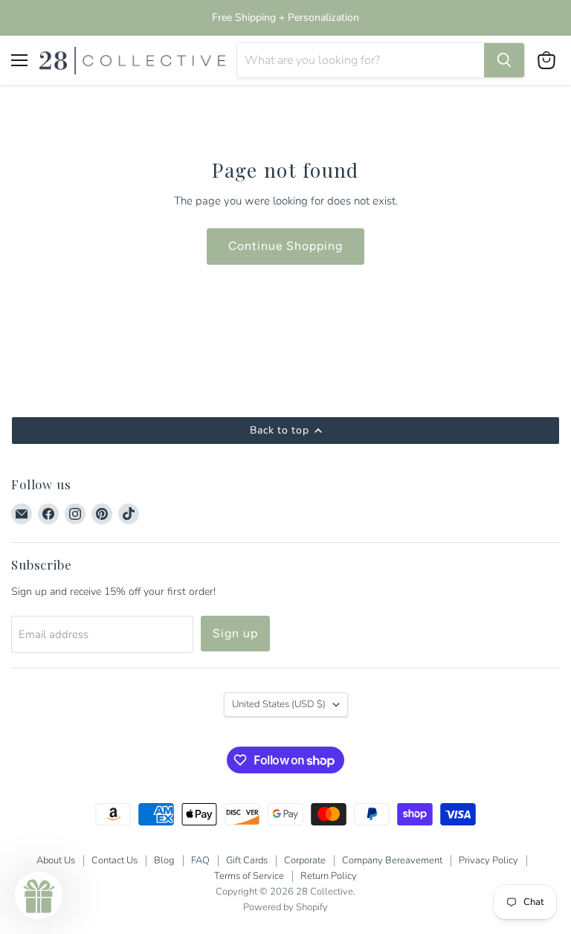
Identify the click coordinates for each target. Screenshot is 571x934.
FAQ (200, 860)
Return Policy (328, 876)
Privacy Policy (488, 860)
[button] (38, 895)
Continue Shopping (285, 246)
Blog (164, 860)
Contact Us (114, 860)
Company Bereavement (392, 860)
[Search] (504, 60)
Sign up (235, 633)
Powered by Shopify (285, 907)
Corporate (305, 860)
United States (279, 704)
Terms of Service (249, 876)
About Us (55, 860)
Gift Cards (247, 860)
